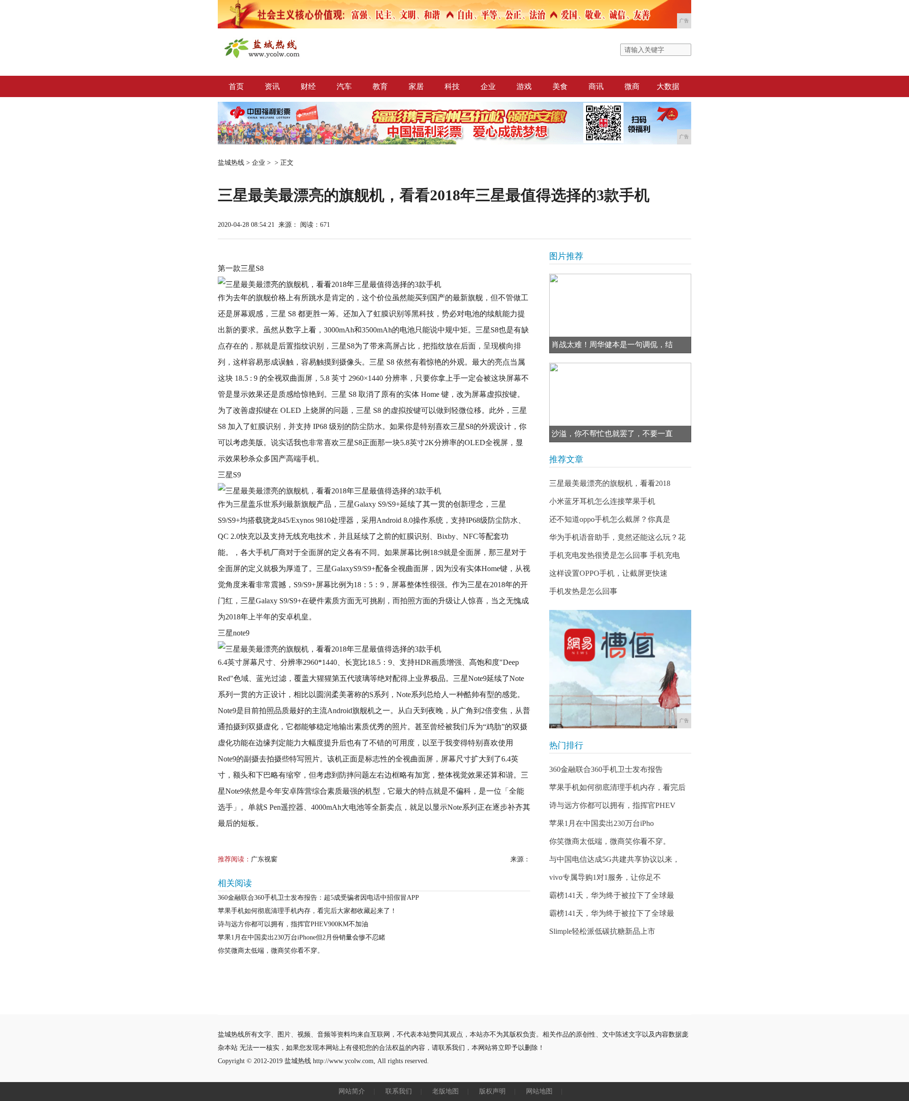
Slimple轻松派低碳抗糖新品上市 (602, 931)
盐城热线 (231, 162)
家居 (416, 86)
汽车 (344, 86)
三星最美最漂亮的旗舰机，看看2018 (609, 483)
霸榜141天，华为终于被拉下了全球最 (611, 895)
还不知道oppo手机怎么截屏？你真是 (609, 519)
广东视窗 (264, 859)
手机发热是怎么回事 (583, 591)
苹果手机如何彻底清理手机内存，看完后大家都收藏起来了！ (307, 910)
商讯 (596, 86)
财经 (308, 86)
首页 (236, 86)
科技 (452, 86)
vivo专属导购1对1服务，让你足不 (605, 877)
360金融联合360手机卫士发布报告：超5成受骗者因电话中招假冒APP (318, 897)
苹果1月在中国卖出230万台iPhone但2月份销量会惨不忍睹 (301, 937)
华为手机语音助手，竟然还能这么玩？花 (617, 537)
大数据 (668, 86)
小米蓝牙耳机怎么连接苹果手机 (602, 501)
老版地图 (445, 1091)
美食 (560, 86)
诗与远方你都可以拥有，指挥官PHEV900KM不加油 (293, 924)
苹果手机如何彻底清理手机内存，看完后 (617, 787)
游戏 (524, 86)
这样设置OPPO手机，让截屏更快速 (608, 573)
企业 (488, 86)
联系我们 (398, 1091)
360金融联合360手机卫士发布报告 (606, 769)
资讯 (272, 86)
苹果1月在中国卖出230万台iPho (601, 823)
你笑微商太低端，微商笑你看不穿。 (271, 950)
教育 (380, 86)
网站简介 (352, 1091)
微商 (632, 86)
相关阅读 (235, 883)
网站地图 (539, 1091)
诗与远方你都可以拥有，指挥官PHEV (612, 805)
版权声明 (492, 1091)
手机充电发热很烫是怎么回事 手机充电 (614, 555)
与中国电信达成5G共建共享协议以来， (614, 859)
